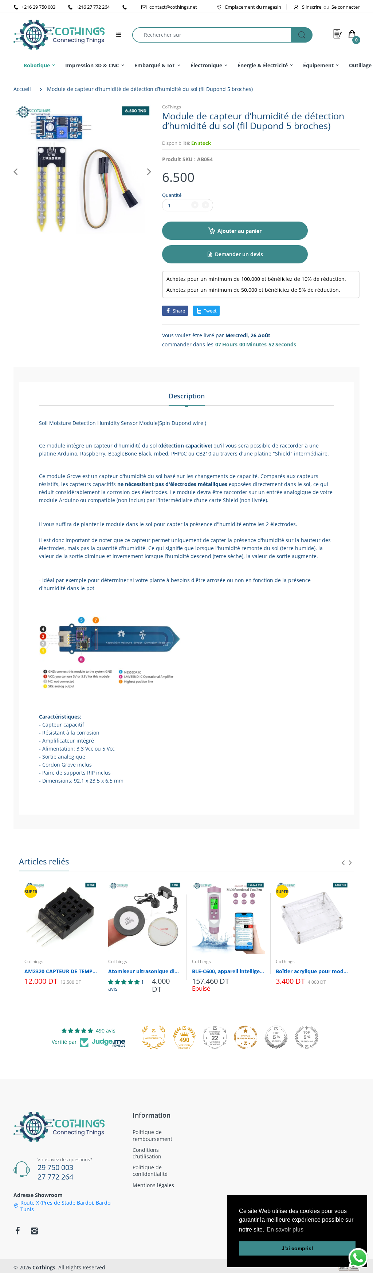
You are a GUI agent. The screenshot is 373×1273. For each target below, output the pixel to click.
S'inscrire (311, 7)
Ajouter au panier (239, 230)
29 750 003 (55, 1167)
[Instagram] (34, 1231)
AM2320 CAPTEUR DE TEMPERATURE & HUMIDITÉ (60, 971)
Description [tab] (187, 395)
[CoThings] (59, 34)
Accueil (22, 88)
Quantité (171, 195)
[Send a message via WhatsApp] (358, 1257)
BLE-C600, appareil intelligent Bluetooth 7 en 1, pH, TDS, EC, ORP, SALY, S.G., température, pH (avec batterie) (228, 971)
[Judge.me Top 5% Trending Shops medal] (306, 1037)
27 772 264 (55, 1177)
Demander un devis (239, 254)
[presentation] (343, 862)
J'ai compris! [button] (297, 1248)
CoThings (171, 107)
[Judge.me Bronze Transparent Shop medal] (245, 1037)
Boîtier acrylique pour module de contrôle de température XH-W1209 (312, 971)
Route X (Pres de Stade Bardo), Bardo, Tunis (66, 1206)
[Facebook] (17, 1231)
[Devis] (337, 34)
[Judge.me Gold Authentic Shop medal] (153, 1037)
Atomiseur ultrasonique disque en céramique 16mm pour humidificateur (144, 971)
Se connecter (345, 7)
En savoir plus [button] (285, 1229)
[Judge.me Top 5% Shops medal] (276, 1037)
